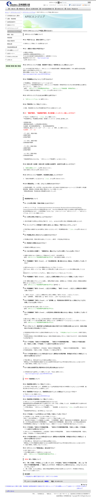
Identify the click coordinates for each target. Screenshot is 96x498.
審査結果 (9, 44)
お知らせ (9, 59)
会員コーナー (11, 53)
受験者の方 (22, 8)
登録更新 (9, 37)
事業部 (47, 481)
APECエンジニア (50, 486)
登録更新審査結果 (12, 47)
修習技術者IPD (11, 22)
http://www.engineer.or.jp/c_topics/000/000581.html (36, 396)
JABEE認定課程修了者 (48, 8)
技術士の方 (60, 8)
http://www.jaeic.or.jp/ (43, 58)
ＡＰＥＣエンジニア (15, 12)
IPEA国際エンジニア (12, 50)
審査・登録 (10, 34)
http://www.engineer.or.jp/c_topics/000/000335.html (39, 373)
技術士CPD (41, 486)
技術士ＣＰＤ (11, 25)
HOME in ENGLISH (12, 56)
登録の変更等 (11, 41)
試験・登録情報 (11, 18)
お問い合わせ (10, 491)
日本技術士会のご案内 (13, 15)
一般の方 (12, 8)
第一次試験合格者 (33, 8)
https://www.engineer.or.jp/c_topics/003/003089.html (36, 74)
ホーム (7, 12)
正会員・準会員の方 (72, 8)
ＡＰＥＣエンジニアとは (28, 12)
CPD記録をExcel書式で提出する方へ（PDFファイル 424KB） (41, 476)
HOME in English (81, 486)
